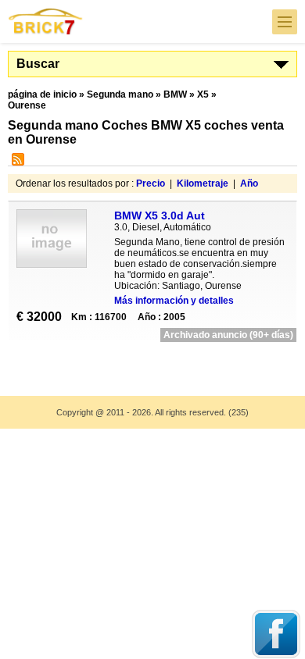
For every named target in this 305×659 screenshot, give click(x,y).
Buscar (37, 63)
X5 (203, 94)
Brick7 (46, 21)
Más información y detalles (174, 300)
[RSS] (16, 162)
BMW (175, 94)
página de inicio (42, 94)
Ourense (27, 105)
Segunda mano (120, 94)
